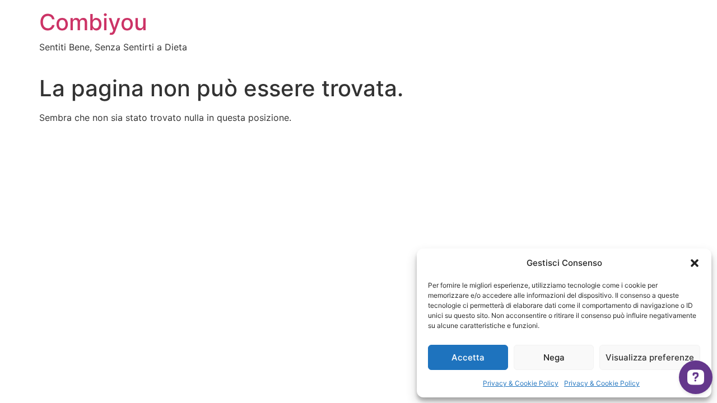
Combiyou (93, 22)
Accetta (468, 357)
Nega (554, 357)
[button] (694, 263)
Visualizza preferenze (650, 357)
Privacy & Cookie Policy (520, 383)
